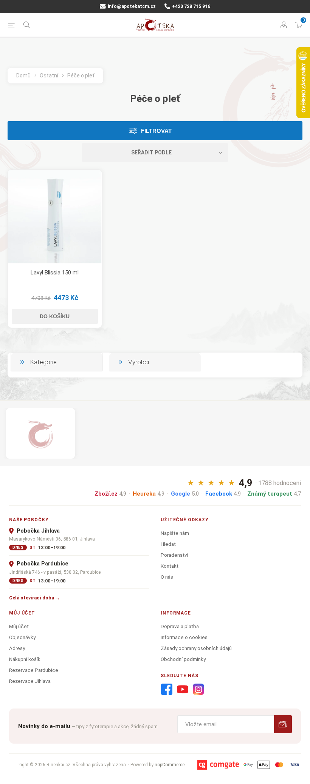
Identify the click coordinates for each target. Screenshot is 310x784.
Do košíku (55, 316)
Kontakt (169, 566)
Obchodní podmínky (183, 659)
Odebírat (283, 724)
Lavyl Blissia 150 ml (55, 272)
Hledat (168, 544)
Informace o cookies (184, 637)
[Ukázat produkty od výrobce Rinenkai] (40, 433)
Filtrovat (156, 131)
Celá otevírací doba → (34, 598)
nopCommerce (169, 764)
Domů (23, 75)
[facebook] (167, 690)
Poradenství (174, 555)
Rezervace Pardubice (33, 670)
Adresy (17, 648)
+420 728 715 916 (190, 6)
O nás (167, 577)
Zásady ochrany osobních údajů (196, 648)
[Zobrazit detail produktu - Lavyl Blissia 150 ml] (55, 216)
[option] (40, 433)
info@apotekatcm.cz (131, 6)
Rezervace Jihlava (30, 681)
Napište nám (175, 533)
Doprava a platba (180, 626)
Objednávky (22, 637)
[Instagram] (198, 690)
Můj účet (19, 626)
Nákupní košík (24, 659)
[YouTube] (183, 690)
